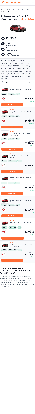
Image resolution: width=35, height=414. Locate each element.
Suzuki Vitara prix (24, 9)
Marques (7, 9)
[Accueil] (1, 9)
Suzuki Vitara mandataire (10, 12)
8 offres (6, 82)
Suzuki (15, 9)
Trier (30, 82)
